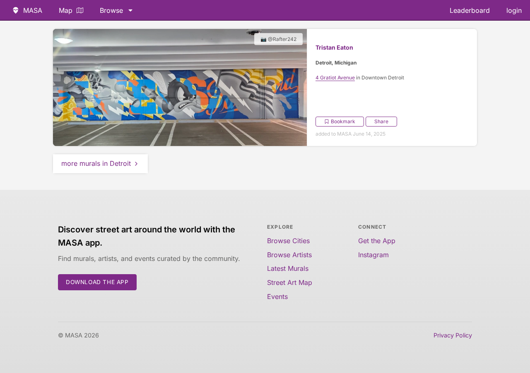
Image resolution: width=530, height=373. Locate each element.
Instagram (373, 255)
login (514, 10)
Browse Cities (288, 241)
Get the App (376, 241)
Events (277, 296)
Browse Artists (289, 255)
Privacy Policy (453, 335)
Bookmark (343, 121)
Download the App (97, 282)
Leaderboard (470, 10)
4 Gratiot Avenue (335, 77)
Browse (111, 10)
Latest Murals (287, 268)
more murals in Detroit (96, 163)
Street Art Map (289, 282)
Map (65, 10)
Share (381, 121)
